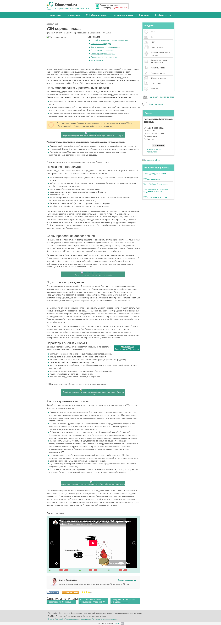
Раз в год (150, 131)
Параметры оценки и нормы (103, 54)
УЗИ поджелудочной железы (155, 174)
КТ (152, 37)
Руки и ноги (144, 15)
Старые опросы (153, 149)
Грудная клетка (73, 15)
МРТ (153, 32)
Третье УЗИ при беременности (156, 184)
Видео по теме (97, 60)
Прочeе (154, 89)
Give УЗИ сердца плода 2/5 (85, 592)
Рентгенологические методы (160, 54)
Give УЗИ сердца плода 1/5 (82, 592)
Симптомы (156, 83)
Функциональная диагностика (159, 61)
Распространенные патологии (104, 57)
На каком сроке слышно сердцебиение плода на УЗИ (92, 601)
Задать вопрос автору (127, 580)
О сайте (51, 619)
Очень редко (152, 136)
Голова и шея (55, 15)
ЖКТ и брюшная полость (96, 15)
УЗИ (153, 42)
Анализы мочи (158, 73)
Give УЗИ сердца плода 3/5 (87, 592)
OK (122, 623)
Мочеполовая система (123, 15)
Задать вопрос (156, 104)
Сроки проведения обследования (105, 47)
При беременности (163, 15)
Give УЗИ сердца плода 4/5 (89, 592)
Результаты (151, 152)
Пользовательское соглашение (78, 619)
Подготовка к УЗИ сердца (59, 602)
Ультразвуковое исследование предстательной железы (155, 190)
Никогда (150, 139)
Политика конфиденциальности (105, 619)
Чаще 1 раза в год (154, 128)
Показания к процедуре (101, 44)
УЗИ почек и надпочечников (155, 197)
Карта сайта (59, 619)
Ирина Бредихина (91, 33)
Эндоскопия (157, 47)
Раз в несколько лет (155, 134)
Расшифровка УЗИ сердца (127, 349)
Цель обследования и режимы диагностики (109, 40)
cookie (116, 623)
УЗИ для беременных (152, 179)
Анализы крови (158, 68)
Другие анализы (158, 78)
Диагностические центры (161, 97)
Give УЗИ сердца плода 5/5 (91, 592)
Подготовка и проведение (102, 50)
